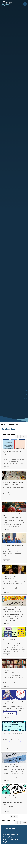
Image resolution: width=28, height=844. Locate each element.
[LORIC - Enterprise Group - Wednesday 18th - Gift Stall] (14, 601)
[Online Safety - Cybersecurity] (14, 789)
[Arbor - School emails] (14, 758)
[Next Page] (19, 436)
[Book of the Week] (14, 632)
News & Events (13, 424)
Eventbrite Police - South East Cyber (14, 741)
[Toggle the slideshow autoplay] (25, 399)
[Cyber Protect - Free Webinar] (14, 726)
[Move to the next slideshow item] (25, 391)
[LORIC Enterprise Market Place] (14, 475)
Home (3, 424)
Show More (14, 816)
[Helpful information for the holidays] (14, 444)
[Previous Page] (16, 436)
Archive (24, 436)
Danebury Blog (6, 426)
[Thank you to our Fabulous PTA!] (14, 538)
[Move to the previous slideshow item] (25, 395)
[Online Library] (14, 664)
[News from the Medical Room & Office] (14, 507)
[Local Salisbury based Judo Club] (14, 695)
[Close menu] (25, 4)
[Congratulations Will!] (14, 569)
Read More (6, 466)
